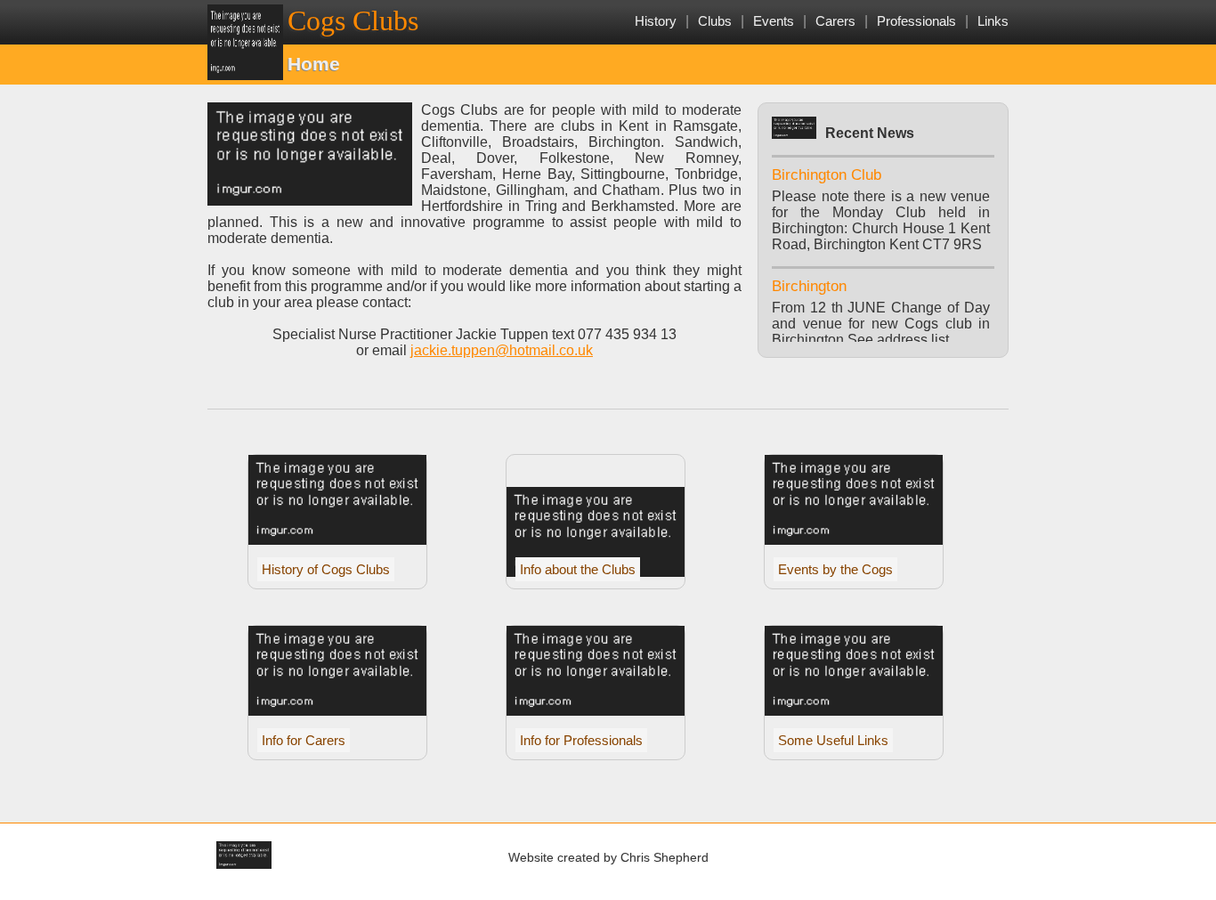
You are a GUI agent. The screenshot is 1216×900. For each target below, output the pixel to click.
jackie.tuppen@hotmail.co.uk (501, 350)
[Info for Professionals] (596, 710)
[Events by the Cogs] (854, 539)
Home (314, 63)
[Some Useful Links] (854, 710)
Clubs (715, 20)
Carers (835, 20)
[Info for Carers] (337, 710)
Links (993, 20)
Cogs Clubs (353, 20)
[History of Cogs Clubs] (337, 539)
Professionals (916, 20)
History (656, 20)
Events (773, 20)
